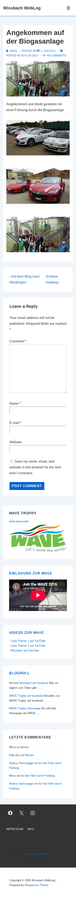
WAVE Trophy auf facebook (26, 695)
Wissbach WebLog (22, 8)
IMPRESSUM (14, 829)
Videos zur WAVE (26, 632)
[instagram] (33, 813)
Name (14, 403)
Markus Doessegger (21, 763)
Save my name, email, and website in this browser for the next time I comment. (35, 467)
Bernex (25, 747)
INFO (30, 829)
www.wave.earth (19, 521)
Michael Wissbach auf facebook (28, 683)
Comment (18, 341)
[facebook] (10, 813)
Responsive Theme (36, 854)
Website (16, 442)
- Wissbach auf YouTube (24, 650)
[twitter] (22, 813)
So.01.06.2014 (29, 55)
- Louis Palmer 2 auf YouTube (27, 645)
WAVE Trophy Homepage (24, 708)
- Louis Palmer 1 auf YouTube (27, 640)
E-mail (14, 423)
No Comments (56, 55)
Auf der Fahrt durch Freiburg (37, 775)
